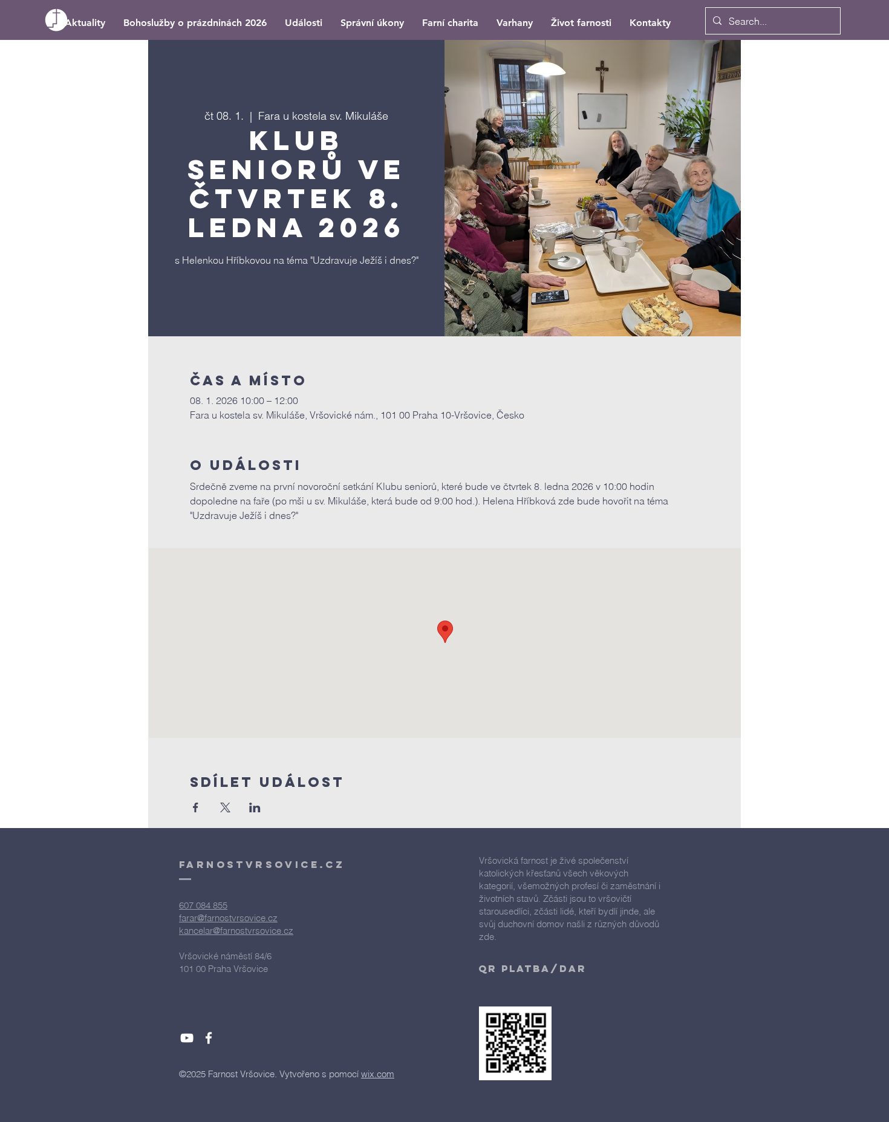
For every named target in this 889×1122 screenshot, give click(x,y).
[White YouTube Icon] (187, 1038)
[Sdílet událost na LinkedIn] (255, 807)
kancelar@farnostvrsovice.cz (236, 930)
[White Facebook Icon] (209, 1038)
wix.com (377, 1074)
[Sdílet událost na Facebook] (195, 807)
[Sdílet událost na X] (225, 807)
